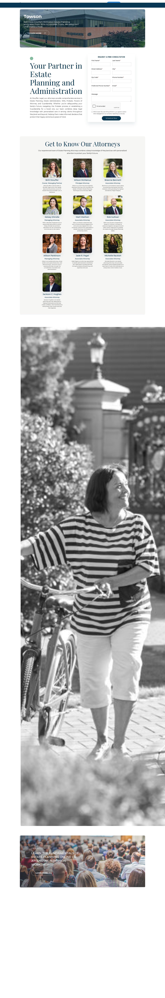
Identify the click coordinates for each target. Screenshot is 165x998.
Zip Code (94, 77)
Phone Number (118, 77)
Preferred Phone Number (100, 86)
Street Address (96, 69)
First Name (95, 60)
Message (94, 94)
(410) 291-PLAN (137, 4)
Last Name (116, 60)
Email (114, 86)
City (114, 69)
